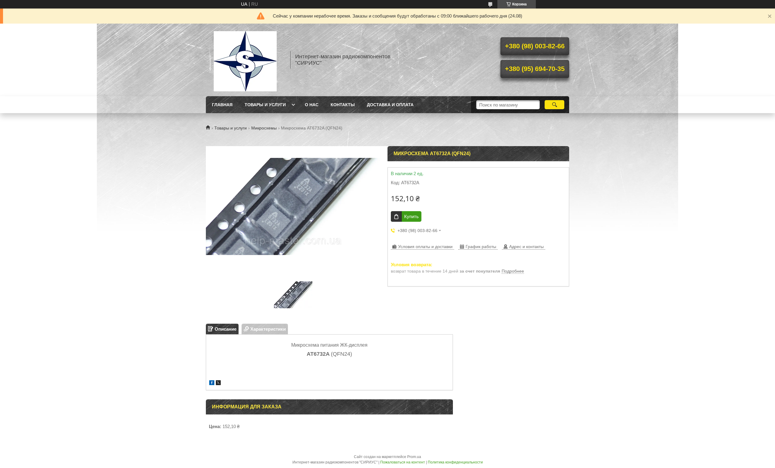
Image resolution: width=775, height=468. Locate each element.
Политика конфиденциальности (455, 462)
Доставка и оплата (390, 104)
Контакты (343, 104)
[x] (218, 383)
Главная (222, 104)
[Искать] (554, 104)
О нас (311, 104)
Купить (411, 216)
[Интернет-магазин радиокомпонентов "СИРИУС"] (245, 60)
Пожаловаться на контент (402, 462)
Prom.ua (414, 457)
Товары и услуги (265, 104)
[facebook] (211, 383)
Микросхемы (264, 128)
